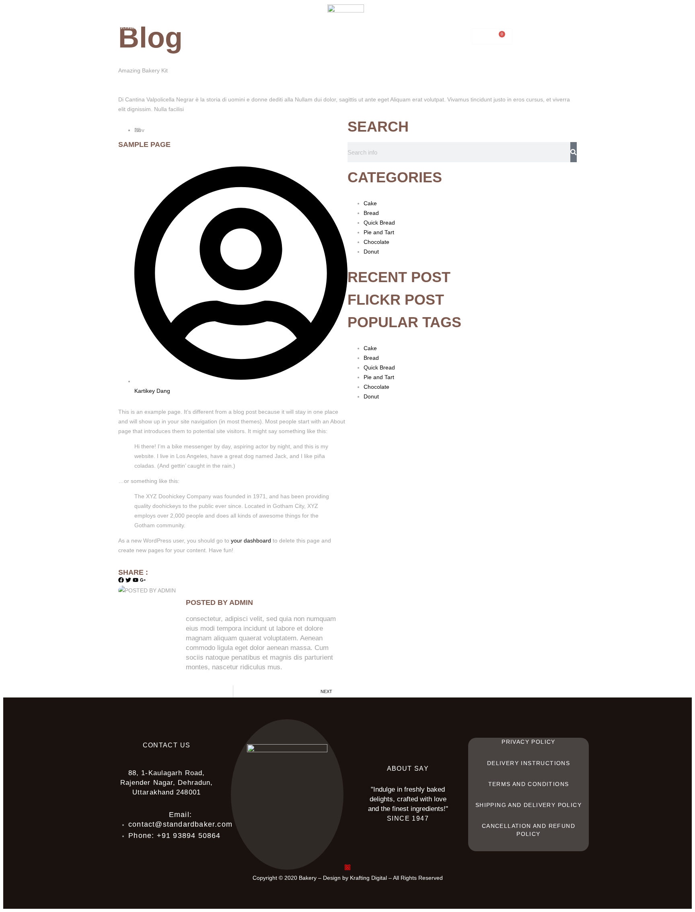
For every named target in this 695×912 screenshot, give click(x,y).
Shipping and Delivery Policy (528, 805)
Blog (495, 19)
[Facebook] (121, 580)
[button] (239, 27)
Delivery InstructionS (528, 763)
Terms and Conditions (528, 784)
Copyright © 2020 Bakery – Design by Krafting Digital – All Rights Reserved (348, 878)
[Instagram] (347, 867)
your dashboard (251, 540)
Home (126, 27)
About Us (161, 27)
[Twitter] (128, 580)
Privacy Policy (528, 742)
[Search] (573, 152)
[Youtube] (135, 580)
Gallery (535, 19)
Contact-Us (449, 19)
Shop (194, 27)
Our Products (235, 27)
